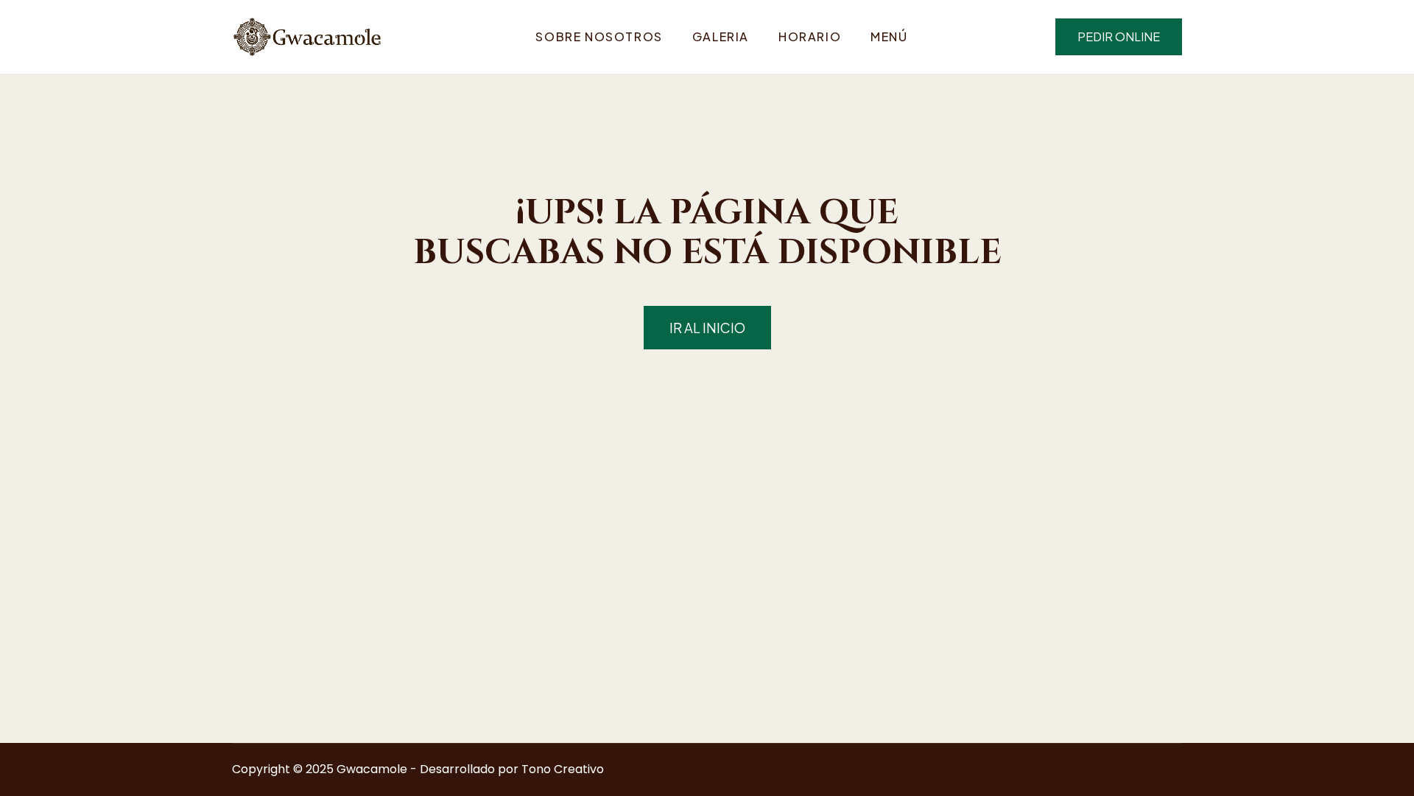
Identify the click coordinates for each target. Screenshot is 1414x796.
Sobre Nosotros (598, 36)
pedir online (1118, 36)
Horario (809, 36)
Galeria (720, 36)
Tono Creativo (562, 769)
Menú (888, 36)
